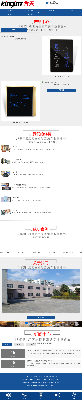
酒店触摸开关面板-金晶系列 (20, 122)
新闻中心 (71, 10)
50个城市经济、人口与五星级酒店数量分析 (40, 361)
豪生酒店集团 (30, 253)
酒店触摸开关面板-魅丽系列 (61, 77)
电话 (24, 398)
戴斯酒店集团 (14, 253)
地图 (73, 398)
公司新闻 (7, 344)
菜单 (8, 398)
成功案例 (51, 10)
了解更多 (61, 90)
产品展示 (14, 29)
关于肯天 (30, 10)
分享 (57, 398)
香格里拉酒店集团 (61, 253)
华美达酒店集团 (46, 253)
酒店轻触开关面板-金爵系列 (61, 84)
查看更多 (41, 317)
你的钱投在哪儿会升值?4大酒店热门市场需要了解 (42, 351)
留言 (41, 398)
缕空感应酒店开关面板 (20, 39)
